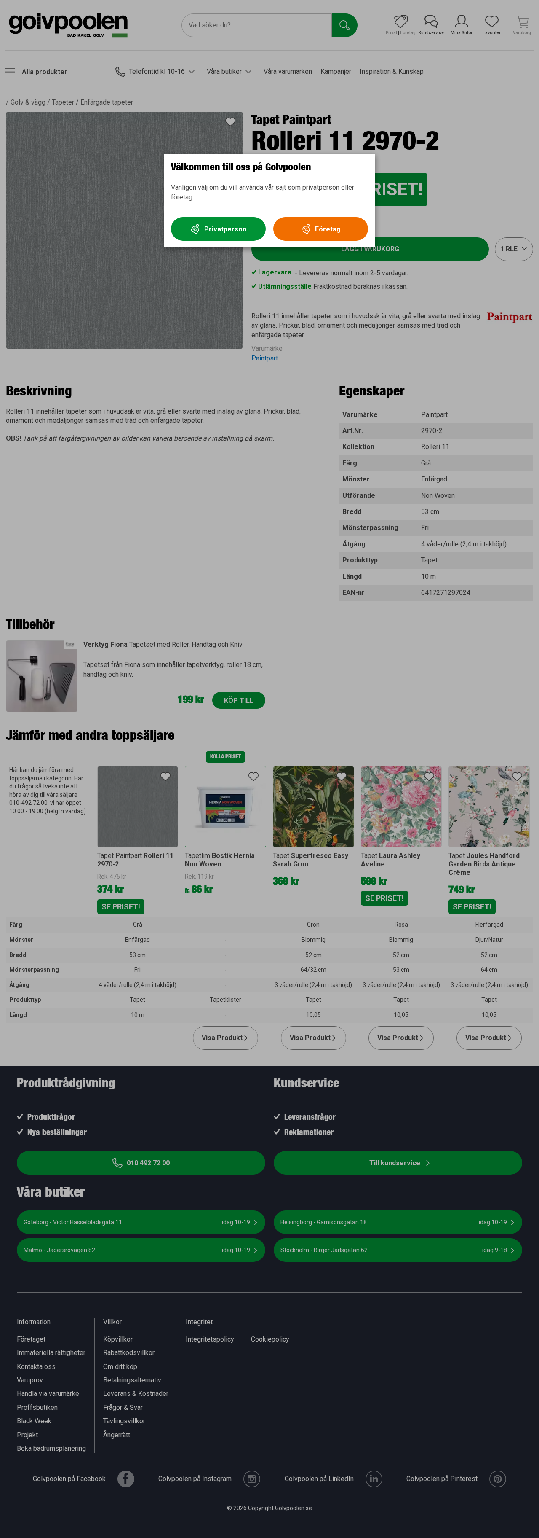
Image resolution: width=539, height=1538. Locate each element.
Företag (328, 229)
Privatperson (225, 229)
